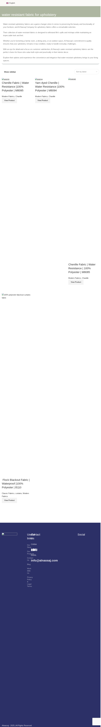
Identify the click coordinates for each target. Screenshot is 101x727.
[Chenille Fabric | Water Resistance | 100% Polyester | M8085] (83, 170)
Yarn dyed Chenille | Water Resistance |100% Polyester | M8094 (50, 86)
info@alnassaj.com (44, 560)
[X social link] (82, 543)
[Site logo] (50, 3)
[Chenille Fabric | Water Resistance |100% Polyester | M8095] (5, 79)
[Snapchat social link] (79, 547)
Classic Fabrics (8, 493)
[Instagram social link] (85, 543)
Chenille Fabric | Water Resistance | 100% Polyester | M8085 (81, 268)
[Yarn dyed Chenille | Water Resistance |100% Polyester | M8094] (39, 79)
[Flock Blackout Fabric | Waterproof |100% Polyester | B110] (17, 385)
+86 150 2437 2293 (34, 550)
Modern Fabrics (8, 96)
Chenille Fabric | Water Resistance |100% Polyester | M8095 (15, 86)
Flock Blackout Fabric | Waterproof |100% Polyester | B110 (16, 483)
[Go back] (5, 9)
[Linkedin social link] (91, 543)
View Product (9, 100)
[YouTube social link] (88, 543)
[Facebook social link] (79, 543)
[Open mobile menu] (3, 3)
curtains (18, 493)
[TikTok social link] (82, 547)
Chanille (19, 96)
